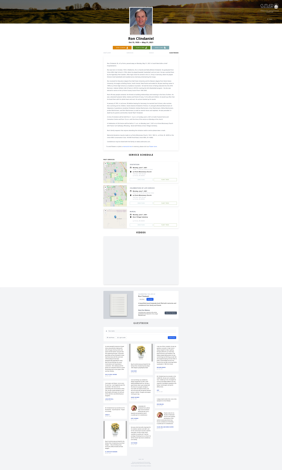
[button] (115, 170)
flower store (153, 146)
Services (130, 53)
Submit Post (172, 337)
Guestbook (174, 53)
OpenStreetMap (142, 465)
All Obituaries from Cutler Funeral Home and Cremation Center (270, 11)
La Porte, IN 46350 (139, 221)
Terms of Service (145, 463)
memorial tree (127, 146)
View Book (141, 299)
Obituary (107, 53)
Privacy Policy (137, 463)
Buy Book (150, 299)
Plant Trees (165, 179)
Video (151, 53)
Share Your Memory (171, 313)
